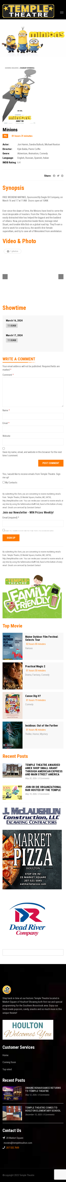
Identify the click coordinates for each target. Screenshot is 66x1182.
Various (29, 648)
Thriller (28, 734)
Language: (8, 157)
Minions (10, 130)
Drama (28, 674)
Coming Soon (9, 1062)
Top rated (7, 1069)
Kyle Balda (22, 149)
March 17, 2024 (14, 335)
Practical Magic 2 (35, 666)
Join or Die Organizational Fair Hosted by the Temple (43, 788)
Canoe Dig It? (33, 696)
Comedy (44, 153)
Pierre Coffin (34, 149)
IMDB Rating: (9, 162)
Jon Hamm (22, 144)
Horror (36, 734)
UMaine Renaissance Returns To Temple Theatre (43, 1089)
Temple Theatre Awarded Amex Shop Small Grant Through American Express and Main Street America (43, 769)
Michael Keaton (52, 144)
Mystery (44, 734)
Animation (33, 153)
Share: (47, 175)
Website (6, 436)
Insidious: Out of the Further (41, 725)
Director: (7, 149)
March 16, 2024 (14, 320)
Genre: (6, 153)
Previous (5, 276)
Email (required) (11, 517)
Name (6, 410)
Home (5, 1055)
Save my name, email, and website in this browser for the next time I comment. (32, 454)
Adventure (22, 153)
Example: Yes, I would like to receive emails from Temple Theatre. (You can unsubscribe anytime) (29, 531)
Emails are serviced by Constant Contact (24, 507)
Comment (8, 374)
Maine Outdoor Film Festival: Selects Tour (41, 638)
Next (60, 276)
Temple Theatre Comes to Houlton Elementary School (43, 1109)
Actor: (6, 144)
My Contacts (11, 482)
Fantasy (36, 674)
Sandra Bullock (36, 144)
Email (6, 423)
